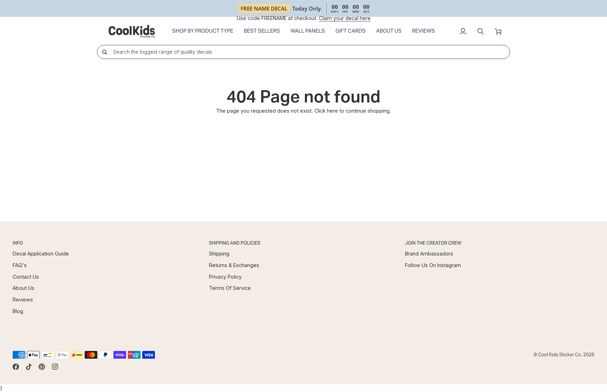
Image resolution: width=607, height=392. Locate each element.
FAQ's (20, 265)
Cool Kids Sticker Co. (560, 355)
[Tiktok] (29, 367)
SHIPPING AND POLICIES (234, 243)
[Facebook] (16, 367)
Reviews (23, 300)
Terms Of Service (230, 288)
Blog (18, 311)
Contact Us (26, 277)
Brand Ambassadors (429, 254)
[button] (203, 31)
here (332, 111)
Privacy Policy (225, 277)
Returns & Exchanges (234, 265)
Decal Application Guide (41, 254)
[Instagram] (55, 367)
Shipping (219, 254)
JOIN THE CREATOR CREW (433, 243)
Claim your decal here (345, 18)
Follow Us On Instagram (433, 265)
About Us (23, 288)
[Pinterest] (42, 367)
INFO (18, 243)
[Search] (104, 52)
